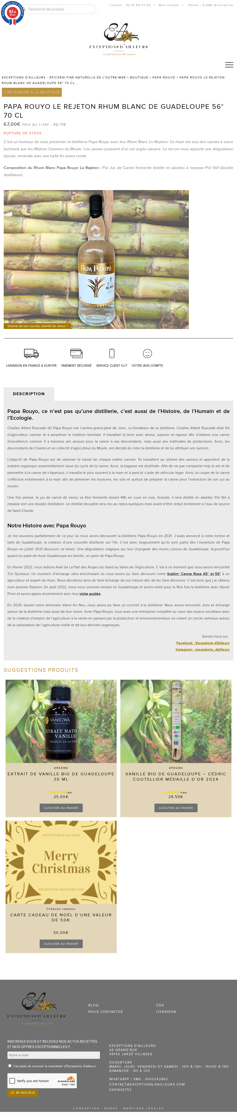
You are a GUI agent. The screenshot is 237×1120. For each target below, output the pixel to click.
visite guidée (89, 593)
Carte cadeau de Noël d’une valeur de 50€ (61, 918)
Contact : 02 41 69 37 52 (130, 5)
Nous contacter (105, 1012)
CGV (160, 1005)
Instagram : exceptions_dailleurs (203, 649)
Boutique (139, 77)
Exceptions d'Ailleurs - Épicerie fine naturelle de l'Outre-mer (64, 77)
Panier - (210, 5)
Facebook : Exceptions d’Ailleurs (203, 643)
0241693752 (120, 1090)
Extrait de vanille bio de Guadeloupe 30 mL (61, 777)
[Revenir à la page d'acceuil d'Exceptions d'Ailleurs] (118, 39)
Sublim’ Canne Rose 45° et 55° (194, 574)
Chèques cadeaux (61, 908)
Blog (93, 1005)
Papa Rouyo (164, 77)
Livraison (166, 1012)
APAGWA (61, 767)
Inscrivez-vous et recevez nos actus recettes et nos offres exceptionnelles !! (52, 1044)
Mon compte (169, 5)
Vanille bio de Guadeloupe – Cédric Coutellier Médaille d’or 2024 (176, 777)
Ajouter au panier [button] (61, 808)
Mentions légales (143, 1108)
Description (29, 394)
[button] (229, 64)
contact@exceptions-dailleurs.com (147, 1084)
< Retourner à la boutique (32, 92)
